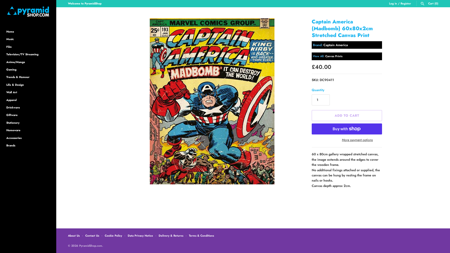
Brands (10, 145)
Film (9, 47)
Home (10, 31)
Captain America (335, 45)
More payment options (357, 140)
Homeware (13, 130)
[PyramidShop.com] (28, 11)
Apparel (11, 100)
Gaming (11, 69)
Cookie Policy (113, 236)
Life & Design (15, 85)
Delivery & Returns (171, 236)
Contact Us (92, 236)
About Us (74, 236)
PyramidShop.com (90, 246)
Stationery (12, 123)
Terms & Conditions (201, 236)
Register (406, 3)
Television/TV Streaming (22, 54)
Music (10, 39)
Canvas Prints (333, 56)
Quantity (318, 90)
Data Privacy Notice (140, 236)
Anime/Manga (15, 62)
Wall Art (11, 92)
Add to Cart (347, 115)
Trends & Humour (18, 77)
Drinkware (13, 107)
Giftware (12, 115)
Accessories (14, 138)
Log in (393, 3)
